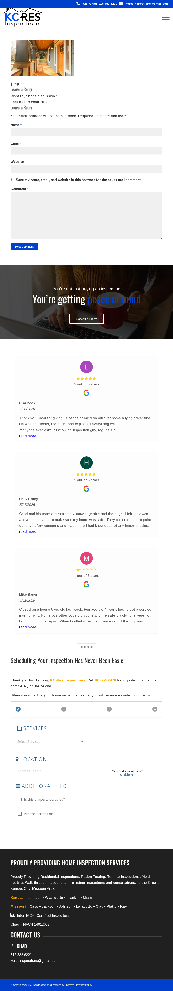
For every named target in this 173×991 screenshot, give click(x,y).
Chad (22, 946)
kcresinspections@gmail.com (147, 3)
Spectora (69, 985)
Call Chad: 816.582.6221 (100, 3)
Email (16, 143)
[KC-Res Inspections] (22, 17)
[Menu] (164, 17)
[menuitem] (164, 17)
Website (17, 162)
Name (16, 125)
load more (87, 646)
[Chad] (12, 945)
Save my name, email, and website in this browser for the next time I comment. (79, 180)
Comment (19, 189)
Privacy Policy (84, 985)
